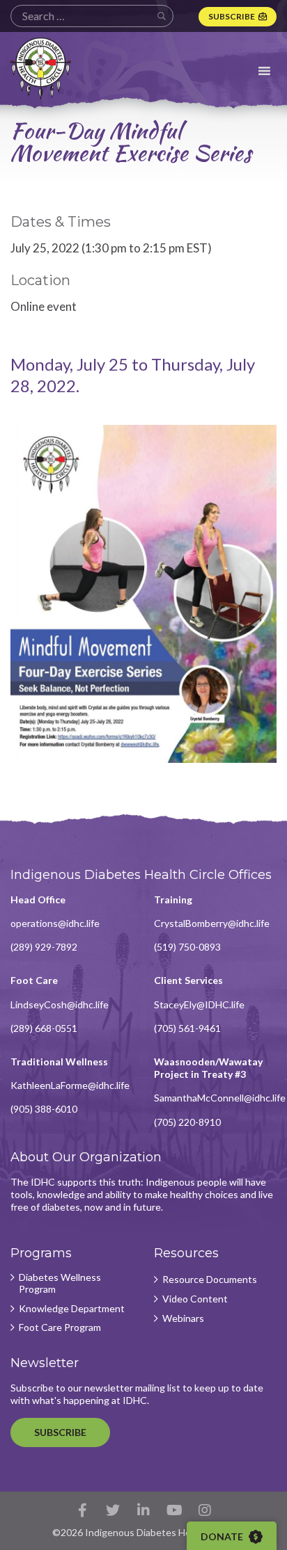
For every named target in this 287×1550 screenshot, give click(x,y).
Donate (223, 1536)
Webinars (183, 1318)
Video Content (195, 1299)
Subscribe (231, 16)
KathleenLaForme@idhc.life (70, 1085)
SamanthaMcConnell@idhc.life (220, 1098)
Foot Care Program (60, 1327)
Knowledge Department (72, 1308)
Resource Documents (209, 1279)
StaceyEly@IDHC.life (199, 1004)
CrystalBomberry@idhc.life (212, 923)
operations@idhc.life (55, 923)
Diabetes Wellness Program (60, 1283)
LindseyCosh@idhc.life (59, 1004)
